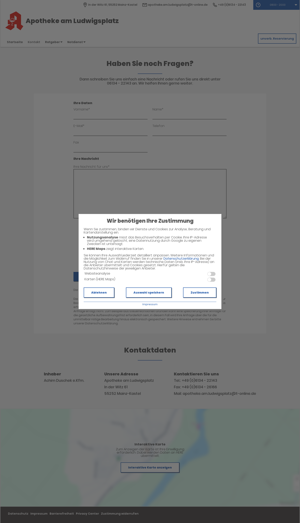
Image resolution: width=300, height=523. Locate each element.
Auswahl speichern (148, 292)
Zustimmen (200, 292)
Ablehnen (99, 292)
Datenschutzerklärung (181, 258)
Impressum (150, 304)
